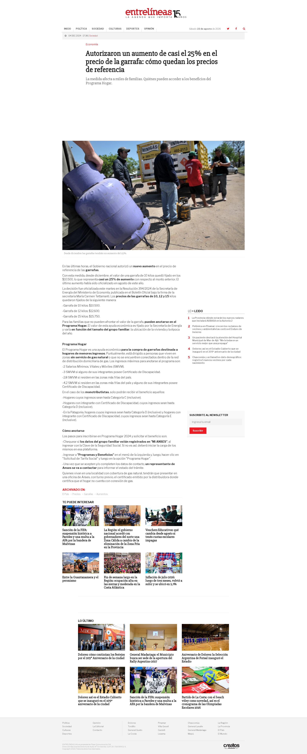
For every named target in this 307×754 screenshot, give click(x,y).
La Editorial (98, 726)
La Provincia (224, 726)
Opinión (97, 723)
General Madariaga (197, 730)
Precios (76, 494)
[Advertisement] (153, 115)
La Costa (132, 734)
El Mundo (222, 734)
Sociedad (93, 36)
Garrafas (88, 494)
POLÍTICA (81, 28)
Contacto (97, 730)
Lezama (161, 734)
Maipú (191, 734)
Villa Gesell (163, 726)
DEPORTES (132, 28)
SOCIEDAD (98, 28)
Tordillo (131, 726)
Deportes (67, 734)
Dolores (132, 723)
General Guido (135, 730)
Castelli (161, 730)
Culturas (66, 730)
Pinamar (162, 723)
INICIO (67, 28)
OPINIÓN (149, 28)
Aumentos (102, 494)
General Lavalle (195, 726)
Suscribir (198, 430)
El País (65, 494)
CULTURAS (115, 28)
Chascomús (194, 723)
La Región (223, 723)
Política (66, 723)
